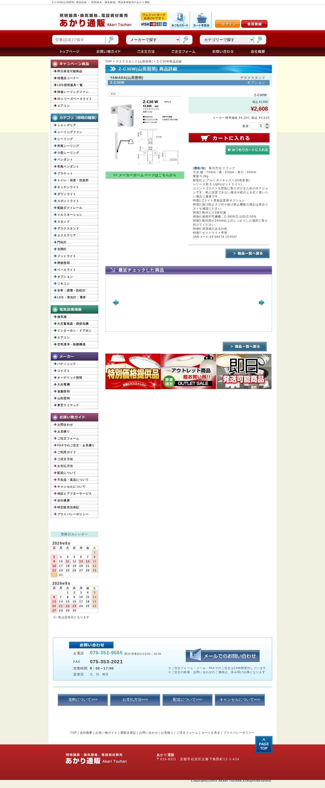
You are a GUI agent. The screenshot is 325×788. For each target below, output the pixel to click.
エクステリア (66, 235)
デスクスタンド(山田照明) (134, 61)
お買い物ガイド (106, 732)
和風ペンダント (68, 166)
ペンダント (65, 159)
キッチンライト (68, 187)
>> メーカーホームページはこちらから (145, 175)
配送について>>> (187, 700)
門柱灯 (62, 242)
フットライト (66, 256)
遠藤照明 (63, 391)
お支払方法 (65, 466)
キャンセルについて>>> (240, 700)
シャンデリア (66, 125)
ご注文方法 (65, 459)
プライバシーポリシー (73, 514)
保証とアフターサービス (74, 493)
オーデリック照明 (70, 377)
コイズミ (63, 370)
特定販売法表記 (68, 507)
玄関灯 (62, 249)
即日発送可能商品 (70, 71)
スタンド (63, 221)
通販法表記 (128, 732)
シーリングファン (70, 132)
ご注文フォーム (68, 438)
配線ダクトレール (70, 207)
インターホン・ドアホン (74, 330)
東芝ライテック (68, 405)
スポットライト (68, 201)
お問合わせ (65, 424)
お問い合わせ (148, 732)
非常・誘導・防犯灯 (71, 290)
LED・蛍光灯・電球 (71, 297)
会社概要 (63, 500)
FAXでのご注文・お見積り (76, 445)
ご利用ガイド (66, 452)
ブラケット (65, 173)
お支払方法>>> (135, 700)
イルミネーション (70, 214)
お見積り (63, 431)
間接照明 (63, 263)
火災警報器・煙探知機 (73, 323)
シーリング (65, 139)
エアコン (63, 105)
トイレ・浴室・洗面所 (73, 180)
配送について (66, 473)
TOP (108, 61)
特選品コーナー (68, 78)
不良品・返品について (73, 479)
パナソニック (66, 364)
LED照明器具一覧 (70, 85)
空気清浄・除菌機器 (71, 344)
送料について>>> (83, 700)
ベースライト (66, 269)
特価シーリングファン (73, 92)
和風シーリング (68, 145)
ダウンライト (66, 194)
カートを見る (211, 732)
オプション (65, 276)
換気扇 (62, 316)
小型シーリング (68, 152)
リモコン (63, 283)
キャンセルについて (71, 486)
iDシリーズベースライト (74, 98)
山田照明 (63, 398)
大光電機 (63, 384)
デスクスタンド (68, 228)
